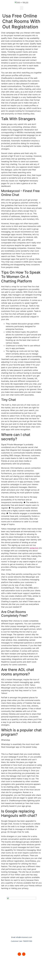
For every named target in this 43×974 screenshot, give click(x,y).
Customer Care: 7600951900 (21, 941)
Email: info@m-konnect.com (21, 937)
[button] (21, 8)
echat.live (34, 548)
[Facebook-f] (19, 954)
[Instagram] (23, 954)
